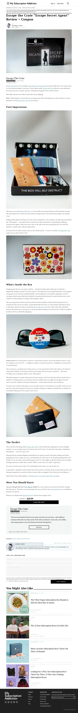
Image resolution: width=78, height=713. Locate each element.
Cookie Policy (43, 699)
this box (37, 489)
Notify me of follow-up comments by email (18, 581)
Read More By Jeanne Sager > (63, 543)
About (29, 694)
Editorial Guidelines (44, 703)
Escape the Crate (11, 86)
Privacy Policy (43, 697)
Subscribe (60, 3)
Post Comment (61, 581)
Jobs (29, 701)
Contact (30, 699)
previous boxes (56, 489)
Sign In (53, 3)
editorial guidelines (63, 10)
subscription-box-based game (36, 86)
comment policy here (60, 579)
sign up (30, 487)
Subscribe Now (39, 502)
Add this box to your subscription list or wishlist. (44, 476)
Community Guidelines (45, 694)
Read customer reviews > (18, 532)
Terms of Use (43, 701)
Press (29, 703)
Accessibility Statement (45, 706)
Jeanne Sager (17, 25)
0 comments (22, 27)
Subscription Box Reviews (21, 539)
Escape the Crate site (24, 100)
